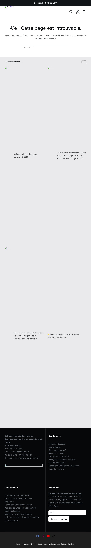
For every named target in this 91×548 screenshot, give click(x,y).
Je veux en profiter (59, 519)
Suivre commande (56, 453)
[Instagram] (43, 536)
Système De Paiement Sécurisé (18, 498)
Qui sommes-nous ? (57, 450)
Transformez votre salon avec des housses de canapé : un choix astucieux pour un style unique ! (71, 155)
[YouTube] (48, 536)
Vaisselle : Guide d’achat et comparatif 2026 (25, 155)
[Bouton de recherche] (66, 47)
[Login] (78, 12)
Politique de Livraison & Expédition (20, 508)
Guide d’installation (57, 462)
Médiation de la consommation (18, 514)
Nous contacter (11, 520)
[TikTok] (53, 536)
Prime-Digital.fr (61, 544)
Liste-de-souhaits (56, 469)
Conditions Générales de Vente (18, 505)
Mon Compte (54, 447)
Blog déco (9, 501)
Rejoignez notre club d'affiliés (61, 459)
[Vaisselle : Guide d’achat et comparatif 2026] (8, 156)
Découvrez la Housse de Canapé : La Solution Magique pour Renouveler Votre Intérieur (28, 336)
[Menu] (84, 11)
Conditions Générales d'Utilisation (63, 466)
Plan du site (71, 544)
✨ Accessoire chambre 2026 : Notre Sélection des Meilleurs (63, 335)
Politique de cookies (14, 448)
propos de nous (12, 445)
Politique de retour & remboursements (22, 517)
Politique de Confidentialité (17, 495)
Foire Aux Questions (57, 444)
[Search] (71, 11)
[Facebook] (37, 536)
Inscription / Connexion (58, 456)
